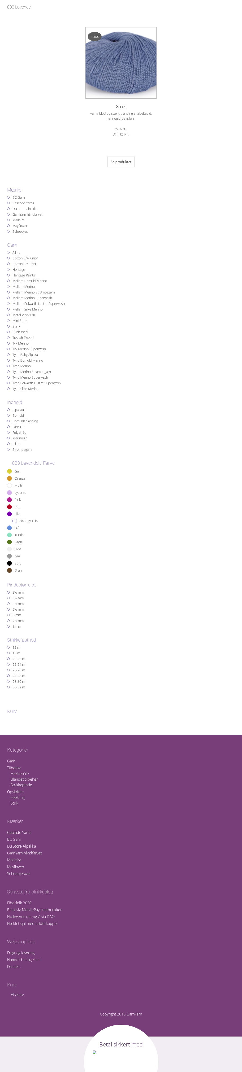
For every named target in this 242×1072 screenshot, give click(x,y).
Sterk (121, 106)
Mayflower (15, 866)
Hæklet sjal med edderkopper (32, 923)
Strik (14, 803)
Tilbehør (14, 767)
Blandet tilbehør (24, 779)
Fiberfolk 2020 (19, 903)
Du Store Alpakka (21, 846)
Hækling (18, 797)
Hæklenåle (20, 773)
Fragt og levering (21, 952)
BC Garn (14, 839)
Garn (11, 761)
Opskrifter (15, 791)
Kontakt (13, 966)
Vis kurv (17, 994)
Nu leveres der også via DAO (31, 916)
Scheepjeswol (18, 873)
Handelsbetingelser (23, 959)
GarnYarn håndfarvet (24, 853)
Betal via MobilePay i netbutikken (34, 909)
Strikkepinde (21, 785)
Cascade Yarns (19, 832)
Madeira (14, 859)
